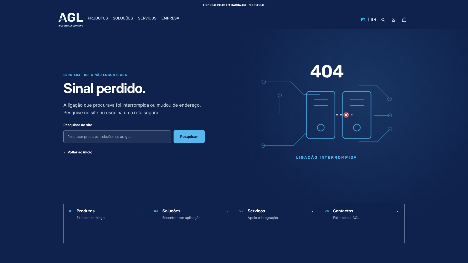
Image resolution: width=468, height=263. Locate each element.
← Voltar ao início (77, 152)
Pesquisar (189, 136)
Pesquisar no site (77, 125)
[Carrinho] (404, 19)
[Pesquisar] (383, 19)
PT (363, 20)
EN (373, 20)
